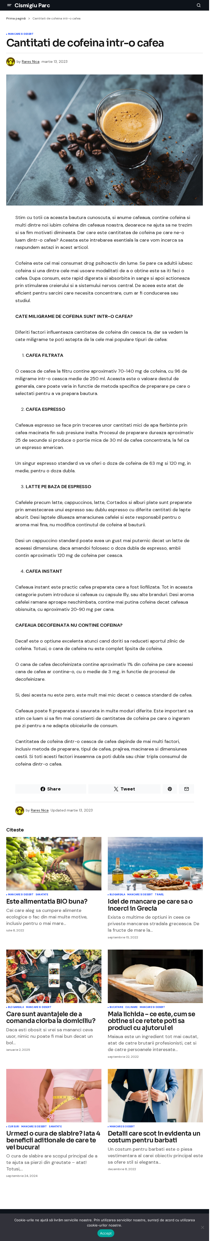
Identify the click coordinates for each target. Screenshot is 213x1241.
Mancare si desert (21, 34)
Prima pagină (16, 18)
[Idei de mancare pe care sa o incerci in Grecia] (155, 863)
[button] (9, 5)
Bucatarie (116, 1007)
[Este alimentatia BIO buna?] (54, 863)
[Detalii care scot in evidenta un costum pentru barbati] (155, 1095)
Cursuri (13, 1127)
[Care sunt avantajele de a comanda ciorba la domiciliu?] (54, 976)
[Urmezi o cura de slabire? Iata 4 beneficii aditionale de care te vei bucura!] (54, 1095)
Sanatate (42, 895)
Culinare (131, 1007)
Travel (159, 895)
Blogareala (117, 895)
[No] (202, 1227)
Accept (106, 1233)
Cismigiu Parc (32, 5)
